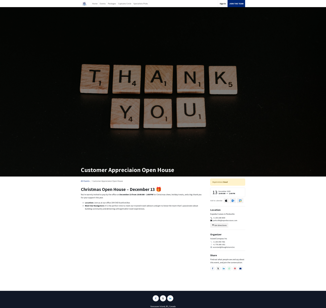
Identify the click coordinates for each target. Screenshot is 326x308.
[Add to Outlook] (233, 200)
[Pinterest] (235, 268)
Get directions (220, 225)
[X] (218, 268)
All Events (85, 181)
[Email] (240, 268)
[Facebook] (212, 268)
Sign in (223, 3)
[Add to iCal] (226, 200)
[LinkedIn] (223, 268)
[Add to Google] (240, 200)
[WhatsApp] (229, 268)
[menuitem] (95, 3)
